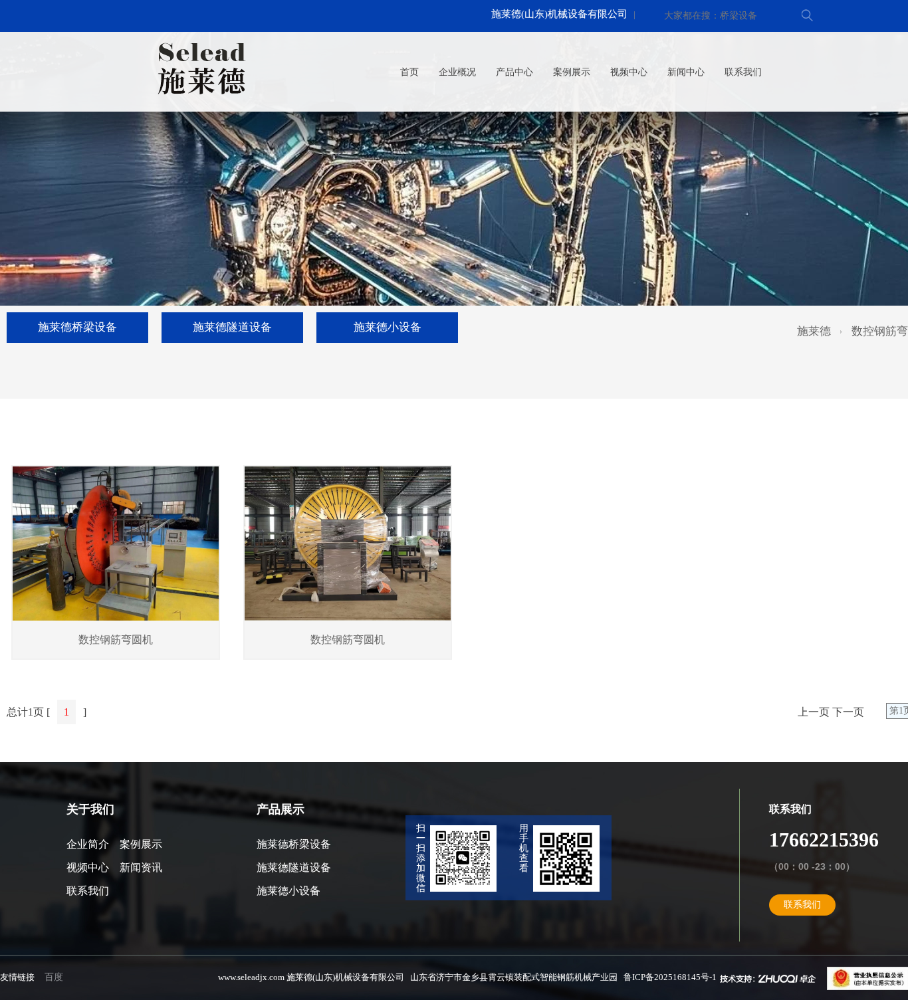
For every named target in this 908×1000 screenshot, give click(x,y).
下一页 (848, 712)
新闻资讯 (141, 867)
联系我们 (743, 72)
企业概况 (457, 72)
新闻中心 (686, 72)
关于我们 (90, 809)
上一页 (814, 712)
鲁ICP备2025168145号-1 (670, 977)
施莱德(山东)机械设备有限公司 (559, 14)
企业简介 (87, 844)
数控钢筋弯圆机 (115, 639)
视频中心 (628, 72)
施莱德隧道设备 (232, 327)
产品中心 (514, 72)
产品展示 (280, 809)
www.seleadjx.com (251, 977)
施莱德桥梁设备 (77, 327)
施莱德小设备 (387, 327)
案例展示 (571, 72)
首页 (409, 72)
